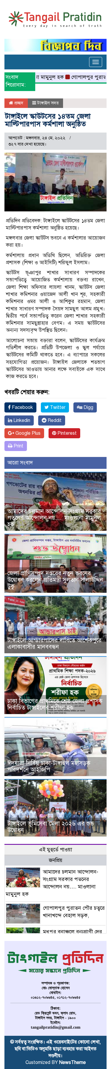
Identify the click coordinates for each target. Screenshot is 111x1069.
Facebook (22, 407)
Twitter (57, 407)
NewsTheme (72, 1062)
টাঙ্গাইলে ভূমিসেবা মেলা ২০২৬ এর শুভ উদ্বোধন (50, 827)
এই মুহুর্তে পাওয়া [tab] (55, 850)
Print (17, 446)
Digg (87, 407)
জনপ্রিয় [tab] (55, 860)
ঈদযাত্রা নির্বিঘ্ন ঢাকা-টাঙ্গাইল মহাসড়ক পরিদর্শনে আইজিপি (48, 766)
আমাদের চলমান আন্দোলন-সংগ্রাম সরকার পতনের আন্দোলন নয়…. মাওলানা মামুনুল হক (54, 518)
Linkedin (21, 420)
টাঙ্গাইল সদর (48, 103)
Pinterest (66, 433)
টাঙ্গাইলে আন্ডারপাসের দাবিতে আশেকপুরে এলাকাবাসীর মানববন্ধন (54, 644)
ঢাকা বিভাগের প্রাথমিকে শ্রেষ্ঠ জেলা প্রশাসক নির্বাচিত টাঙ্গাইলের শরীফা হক (54, 704)
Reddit (54, 420)
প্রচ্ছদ (18, 103)
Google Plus (27, 433)
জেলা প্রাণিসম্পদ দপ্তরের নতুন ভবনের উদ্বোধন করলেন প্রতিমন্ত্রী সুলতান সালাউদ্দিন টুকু (55, 580)
